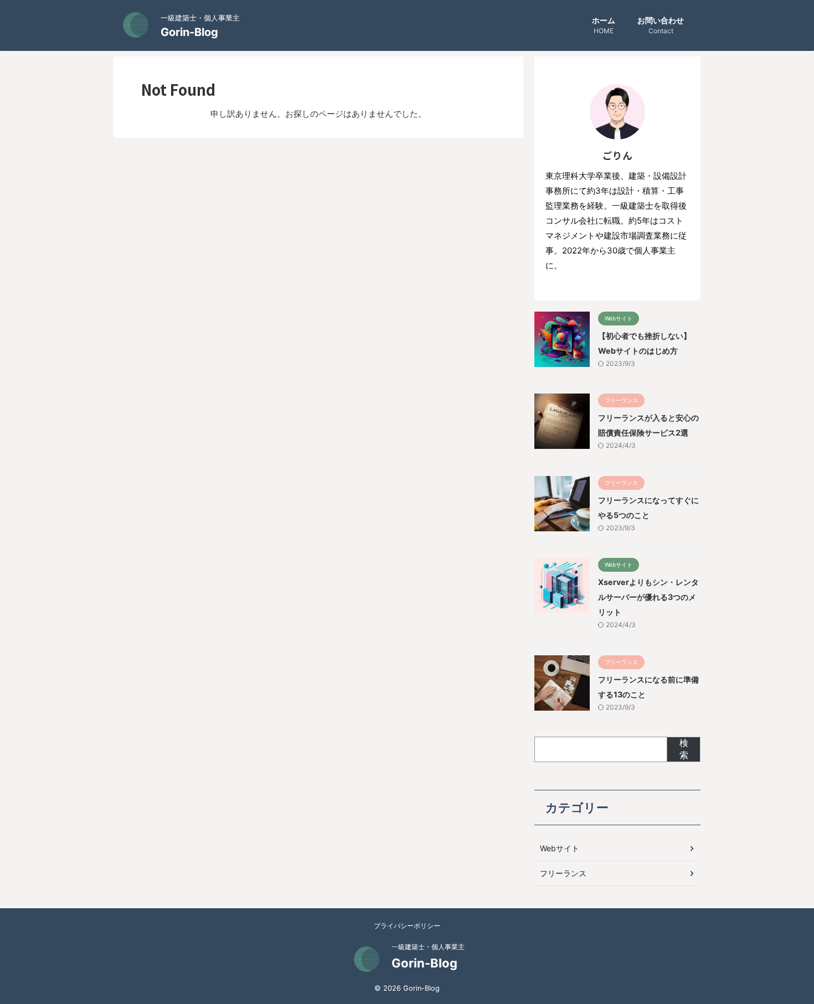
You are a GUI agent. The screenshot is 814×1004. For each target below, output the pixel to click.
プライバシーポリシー (407, 926)
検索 (683, 748)
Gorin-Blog (189, 32)
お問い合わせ (660, 25)
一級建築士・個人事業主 (428, 947)
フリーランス (563, 873)
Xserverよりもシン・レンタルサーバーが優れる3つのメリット (648, 597)
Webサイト (559, 848)
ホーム (603, 25)
